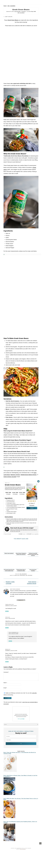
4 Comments (23, 11)
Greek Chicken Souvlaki (10, 476)
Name (5, 682)
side (26, 575)
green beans (22, 575)
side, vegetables (11, 5)
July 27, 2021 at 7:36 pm (13, 633)
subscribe (34, 693)
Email (5, 687)
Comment (6, 672)
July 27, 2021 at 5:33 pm (10, 618)
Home (5, 5)
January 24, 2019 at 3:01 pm (11, 605)
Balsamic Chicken (15, 474)
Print (32, 508)
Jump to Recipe (8, 16)
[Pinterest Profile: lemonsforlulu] (7, 529)
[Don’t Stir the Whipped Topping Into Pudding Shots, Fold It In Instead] (21, 832)
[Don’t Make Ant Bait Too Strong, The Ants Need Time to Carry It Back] (21, 809)
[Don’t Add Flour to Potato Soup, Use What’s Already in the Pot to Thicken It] (21, 786)
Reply (7, 611)
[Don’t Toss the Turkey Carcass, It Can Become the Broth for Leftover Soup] (21, 763)
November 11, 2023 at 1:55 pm (11, 650)
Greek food (16, 575)
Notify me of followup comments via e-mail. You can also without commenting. (20, 693)
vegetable (30, 575)
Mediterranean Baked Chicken (28, 474)
